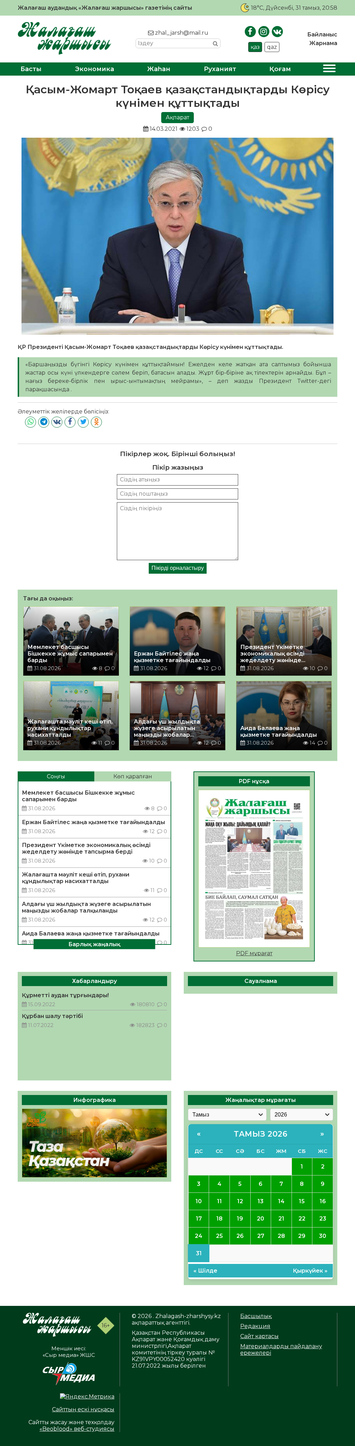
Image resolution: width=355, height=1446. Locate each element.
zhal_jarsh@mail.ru (181, 32)
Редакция (255, 1326)
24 (198, 1236)
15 (302, 1201)
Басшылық (255, 1316)
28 (281, 1236)
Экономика (94, 69)
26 (240, 1236)
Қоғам (280, 69)
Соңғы (56, 776)
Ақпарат (177, 117)
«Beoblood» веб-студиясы (77, 1429)
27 (260, 1236)
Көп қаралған (132, 776)
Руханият (220, 69)
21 (281, 1218)
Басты (31, 69)
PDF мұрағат (254, 953)
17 (199, 1218)
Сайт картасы (259, 1336)
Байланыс (322, 34)
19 (240, 1218)
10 (199, 1201)
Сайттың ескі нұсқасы (83, 1409)
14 (281, 1201)
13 (260, 1201)
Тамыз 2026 (260, 1134)
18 (219, 1218)
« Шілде (205, 1270)
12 (240, 1201)
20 (260, 1218)
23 (322, 1218)
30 (322, 1236)
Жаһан (158, 69)
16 (323, 1201)
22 (301, 1218)
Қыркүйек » (310, 1270)
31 (199, 1253)
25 (219, 1236)
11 (219, 1201)
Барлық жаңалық (94, 944)
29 (301, 1236)
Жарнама (323, 43)
